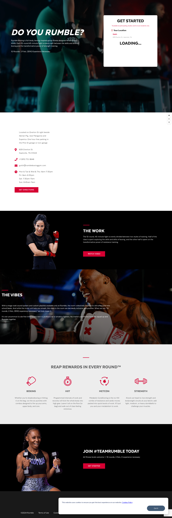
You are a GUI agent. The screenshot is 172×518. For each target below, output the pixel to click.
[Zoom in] (169, 115)
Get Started (94, 466)
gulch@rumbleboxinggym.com (32, 166)
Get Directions (26, 190)
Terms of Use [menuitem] (43, 513)
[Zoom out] (169, 119)
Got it (156, 508)
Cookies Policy (127, 502)
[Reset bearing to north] (169, 122)
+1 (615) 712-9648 (26, 159)
